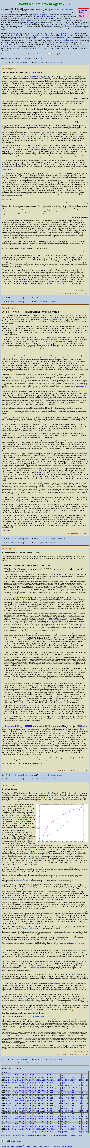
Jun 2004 (43, 1129)
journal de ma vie (74, 974)
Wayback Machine (27, 1038)
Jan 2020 (8, 1088)
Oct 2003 (71, 1132)
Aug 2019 (56, 1090)
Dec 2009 (85, 1116)
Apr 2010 (29, 1113)
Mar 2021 (22, 1085)
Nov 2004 (77, 1129)
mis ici (44, 743)
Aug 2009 (56, 1116)
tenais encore (36, 967)
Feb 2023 (15, 1080)
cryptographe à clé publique (24, 597)
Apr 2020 (29, 1088)
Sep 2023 (64, 1080)
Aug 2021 (56, 1085)
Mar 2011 (22, 1111)
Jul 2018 (50, 1093)
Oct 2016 (71, 1098)
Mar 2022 (22, 1083)
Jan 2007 (8, 1121)
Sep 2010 (64, 1113)
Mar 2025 (22, 1075)
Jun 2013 (43, 1106)
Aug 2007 (56, 1121)
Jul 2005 (50, 1126)
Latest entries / (37, 54)
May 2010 (36, 1113)
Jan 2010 (8, 1113)
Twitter (35, 1146)
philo (11, 13)
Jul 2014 (50, 1103)
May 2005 (36, 1126)
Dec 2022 (85, 1083)
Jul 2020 (50, 1088)
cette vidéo (68, 188)
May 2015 (36, 1101)
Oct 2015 (71, 1101)
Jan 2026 (8, 1072)
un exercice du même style (57, 283)
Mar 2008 (22, 1119)
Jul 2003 (50, 1132)
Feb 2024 (15, 1077)
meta (85, 1051)
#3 (61, 1002)
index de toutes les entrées (71, 24)
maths (29, 11)
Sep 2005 (64, 1126)
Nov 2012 (77, 1108)
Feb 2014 (15, 1103)
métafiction (75, 194)
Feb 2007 (15, 1121)
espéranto (34, 125)
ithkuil (77, 166)
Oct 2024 (71, 1077)
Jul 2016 (50, 1098)
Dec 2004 (85, 1129)
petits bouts (76, 950)
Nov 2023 (77, 1080)
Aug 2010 (56, 1113)
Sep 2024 (64, 1077)
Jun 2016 (43, 1098)
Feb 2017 (15, 1095)
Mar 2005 (22, 1126)
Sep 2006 (64, 1124)
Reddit (56, 1146)
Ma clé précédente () (17, 726)
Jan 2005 (8, 1126)
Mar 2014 (22, 1103)
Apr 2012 (29, 1108)
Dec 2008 (85, 1119)
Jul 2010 (50, 1113)
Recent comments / (70, 54)
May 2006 (36, 1124)
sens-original (14, 985)
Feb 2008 (15, 1119)
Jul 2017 (50, 1095)
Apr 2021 (29, 1085)
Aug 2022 (56, 1083)
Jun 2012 (43, 1108)
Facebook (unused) (65, 1146)
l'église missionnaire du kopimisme (50, 341)
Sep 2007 (64, 1121)
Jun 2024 (43, 1077)
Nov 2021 (77, 1085)
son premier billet (44, 793)
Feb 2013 (15, 1106)
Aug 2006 (56, 1124)
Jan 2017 (8, 1095)
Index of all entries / (14, 54)
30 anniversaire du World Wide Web (55, 797)
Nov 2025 (77, 1075)
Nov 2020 (77, 1088)
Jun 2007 (43, 1121)
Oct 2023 (71, 1080)
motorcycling (14, 35)
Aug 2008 (56, 1119)
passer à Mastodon (22, 881)
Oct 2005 (71, 1126)
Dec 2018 (85, 1093)
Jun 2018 (43, 1093)
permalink (20, 62)
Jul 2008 (50, 1119)
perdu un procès (42, 472)
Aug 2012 (56, 1108)
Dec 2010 (85, 1113)
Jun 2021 (43, 1085)
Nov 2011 (77, 1111)
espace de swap (75, 943)
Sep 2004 (64, 1129)
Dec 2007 (85, 1121)
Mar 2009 (22, 1116)
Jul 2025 (50, 1075)
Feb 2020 (15, 1088)
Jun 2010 (43, 1113)
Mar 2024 (22, 1077)
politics (47, 35)
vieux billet (53, 983)
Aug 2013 (56, 1106)
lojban (17, 164)
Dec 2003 (85, 1132)
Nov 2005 (77, 1126)
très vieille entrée (58, 319)
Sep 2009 (64, 1116)
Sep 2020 (64, 1088)
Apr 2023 (29, 1080)
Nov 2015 (77, 1101)
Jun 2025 (43, 1075)
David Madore (83, 10)
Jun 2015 (43, 1101)
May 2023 (36, 1080)
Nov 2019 (77, 1090)
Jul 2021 (50, 1085)
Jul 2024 (50, 1077)
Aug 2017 (56, 1095)
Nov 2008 (77, 1119)
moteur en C (60, 890)
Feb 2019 (15, 1090)
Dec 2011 (85, 1111)
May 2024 (36, 1077)
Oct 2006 (71, 1124)
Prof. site (81, 12)
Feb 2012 (15, 1108)
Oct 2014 (71, 1103)
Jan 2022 (8, 1083)
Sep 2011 (64, 1111)
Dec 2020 (85, 1088)
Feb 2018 (15, 1093)
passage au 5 (10, 897)
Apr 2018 (29, 1093)
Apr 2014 (29, 1103)
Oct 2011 (71, 1111)
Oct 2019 (71, 1090)
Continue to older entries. (9, 1063)
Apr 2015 (29, 1101)
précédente (43, 62)
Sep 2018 (64, 1093)
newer (26, 62)
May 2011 (36, 1111)
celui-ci (8, 967)
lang (85, 290)
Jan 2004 (8, 1129)
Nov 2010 (77, 1113)
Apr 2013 (29, 1106)
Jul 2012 (50, 1108)
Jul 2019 (50, 1090)
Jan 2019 (8, 1090)
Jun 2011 (43, 1111)
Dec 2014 (85, 1103)
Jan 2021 (8, 1085)
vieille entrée (72, 1045)
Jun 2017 (43, 1095)
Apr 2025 (29, 1075)
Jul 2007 (50, 1121)
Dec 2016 (85, 1098)
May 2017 (36, 1095)
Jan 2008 (8, 1119)
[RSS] (49, 54)
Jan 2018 (8, 1093)
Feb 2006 (15, 1124)
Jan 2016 (8, 1098)
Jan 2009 (8, 1116)
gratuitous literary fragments (36, 39)
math (6, 35)
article (78, 136)
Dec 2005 (85, 1126)
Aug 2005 (56, 1126)
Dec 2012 (85, 1108)
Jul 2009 (50, 1116)
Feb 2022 (15, 1083)
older (12, 62)
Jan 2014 (8, 1103)
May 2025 (36, 1075)
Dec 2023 (85, 1080)
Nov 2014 (77, 1103)
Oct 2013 (71, 1106)
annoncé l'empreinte (44, 747)
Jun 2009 (43, 1116)
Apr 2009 (29, 1116)
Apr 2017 (29, 1095)
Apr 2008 (29, 1119)
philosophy (62, 35)
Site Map (81, 15)
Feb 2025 (15, 1075)
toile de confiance (25, 700)
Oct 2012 (71, 1108)
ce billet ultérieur (38, 1016)
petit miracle (15, 620)
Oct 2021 (71, 1085)
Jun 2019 (43, 1090)
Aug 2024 (56, 1077)
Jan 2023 (8, 1080)
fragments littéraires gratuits (46, 16)
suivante (59, 62)
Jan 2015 (8, 1101)
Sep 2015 (64, 1101)
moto (36, 11)
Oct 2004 (71, 1129)
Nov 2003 (77, 1132)
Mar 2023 (22, 1080)
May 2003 (36, 1132)
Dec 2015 (85, 1101)
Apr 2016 (29, 1098)
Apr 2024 (29, 1077)
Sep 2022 (64, 1083)
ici (77, 317)
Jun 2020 (43, 1088)
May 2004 (36, 1129)
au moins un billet (32, 147)
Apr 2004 (29, 1129)
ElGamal (82, 726)
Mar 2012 (22, 1108)
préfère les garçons (40, 15)
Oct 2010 (71, 1113)
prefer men (53, 37)
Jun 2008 (43, 1119)
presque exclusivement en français (30, 20)
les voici (31, 844)
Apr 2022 (29, 1083)
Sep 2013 (64, 1106)
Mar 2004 (22, 1129)
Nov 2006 (77, 1124)
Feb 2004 (15, 1129)
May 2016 (36, 1098)
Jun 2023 (43, 1080)
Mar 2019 (22, 1090)
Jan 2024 (8, 1077)
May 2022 (36, 1083)
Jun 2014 (43, 1103)
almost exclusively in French (66, 41)
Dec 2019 (85, 1090)
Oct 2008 (71, 1119)
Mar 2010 (22, 1113)
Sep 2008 (64, 1119)
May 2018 (36, 1093)
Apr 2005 (29, 1126)
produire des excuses (34, 853)
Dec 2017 (85, 1095)
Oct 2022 (71, 1083)
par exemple (80, 386)
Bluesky (40, 1146)
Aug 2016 (56, 1098)
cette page (40, 133)
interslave (30, 157)
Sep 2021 (64, 1085)
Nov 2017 (77, 1095)
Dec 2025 (85, 1075)
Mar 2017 (22, 1095)
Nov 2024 (77, 1077)
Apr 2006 (29, 1124)
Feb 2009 (15, 1116)
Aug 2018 (56, 1093)
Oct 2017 (71, 1095)
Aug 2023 (56, 1080)
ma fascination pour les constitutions (39, 76)
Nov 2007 (77, 1121)
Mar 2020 (22, 1088)
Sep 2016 (64, 1098)
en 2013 (29, 830)
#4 (64, 1002)
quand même (20, 435)
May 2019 (36, 1090)
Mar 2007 (22, 1121)
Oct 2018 (71, 1093)
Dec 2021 (85, 1085)
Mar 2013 (22, 1106)
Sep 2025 (64, 1075)
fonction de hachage (62, 618)
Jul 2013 (50, 1106)
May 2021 (36, 1085)
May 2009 (36, 1116)
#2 (53, 454)
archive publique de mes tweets (11, 1035)
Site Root (81, 13)
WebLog (81, 16)
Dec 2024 (85, 1077)
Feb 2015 (15, 1101)
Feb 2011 (15, 1111)
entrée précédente (30, 928)
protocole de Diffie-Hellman (50, 620)
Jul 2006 (50, 1124)
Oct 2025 (71, 1075)
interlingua (8, 147)
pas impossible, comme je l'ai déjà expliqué (29, 998)
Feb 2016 (15, 1098)
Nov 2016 (77, 1098)
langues (68, 11)
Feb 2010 (15, 1113)
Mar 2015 (22, 1101)
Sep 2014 (64, 1103)
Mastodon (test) (48, 1146)
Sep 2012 (64, 1108)
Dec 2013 (85, 1106)
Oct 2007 (71, 1121)
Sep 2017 (64, 1095)
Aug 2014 (56, 1103)
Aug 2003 (56, 1132)
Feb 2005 (15, 1126)
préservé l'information (28, 134)
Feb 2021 (15, 1085)
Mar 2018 (22, 1093)
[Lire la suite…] (7, 287)
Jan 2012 (8, 1108)
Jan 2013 (8, 1106)
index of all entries (9, 46)
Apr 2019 (29, 1090)
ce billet (79, 965)
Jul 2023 (50, 1080)
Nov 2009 (77, 1116)
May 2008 (36, 1119)
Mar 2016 (22, 1098)
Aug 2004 (56, 1129)
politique (4, 13)
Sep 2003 (64, 1132)
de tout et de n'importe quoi (64, 9)
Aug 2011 (56, 1111)
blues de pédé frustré (21, 819)
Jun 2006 (43, 1124)
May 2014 (36, 1103)
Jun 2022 (43, 1083)
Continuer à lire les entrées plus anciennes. (33, 1063)
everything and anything (61, 33)
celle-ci (48, 133)
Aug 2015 (56, 1101)
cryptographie (58, 574)
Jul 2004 (50, 1129)
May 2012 (36, 1108)
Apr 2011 (29, 1111)
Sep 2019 (64, 1090)
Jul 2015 (50, 1101)
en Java (83, 890)
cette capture (73, 886)
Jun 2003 (43, 1132)
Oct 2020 (71, 1088)
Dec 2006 (85, 1124)
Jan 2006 (8, 1124)
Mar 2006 (22, 1124)
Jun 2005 (43, 1126)
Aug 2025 (56, 1075)
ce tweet (81, 379)
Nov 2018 (77, 1093)
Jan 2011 (8, 1111)
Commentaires (60, 293)
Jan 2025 (8, 1075)
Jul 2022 (50, 1083)
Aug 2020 (56, 1088)
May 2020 (36, 1088)
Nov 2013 (77, 1106)
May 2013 (36, 1106)
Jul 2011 (50, 1111)
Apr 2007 (29, 1121)
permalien (53, 62)
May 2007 (36, 1121)
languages (40, 35)
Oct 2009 (71, 1116)
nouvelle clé (22, 735)
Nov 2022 (77, 1083)
